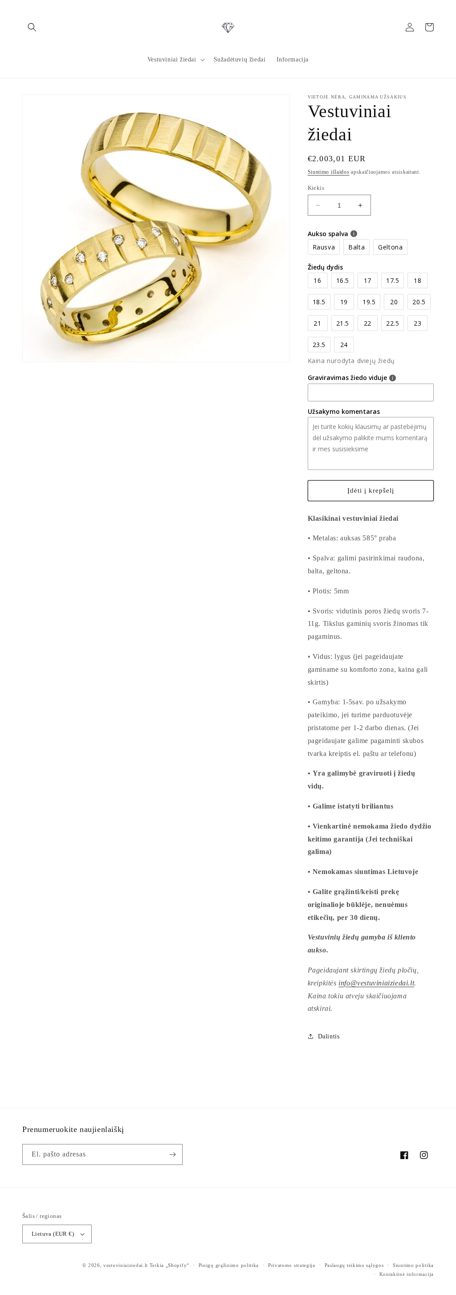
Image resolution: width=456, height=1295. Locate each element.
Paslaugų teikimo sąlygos (354, 1265)
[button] (32, 27)
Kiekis (316, 187)
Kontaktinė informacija (406, 1274)
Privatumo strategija (291, 1265)
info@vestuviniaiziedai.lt (376, 983)
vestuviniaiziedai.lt (125, 1265)
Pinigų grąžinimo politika (229, 1265)
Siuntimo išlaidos (329, 172)
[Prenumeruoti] (172, 1154)
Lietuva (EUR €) (53, 1233)
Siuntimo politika (413, 1265)
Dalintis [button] (329, 1036)
